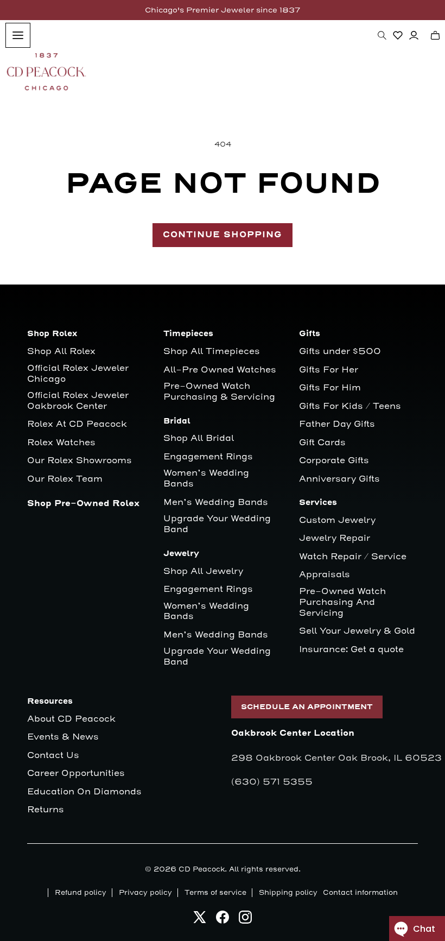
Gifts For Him (330, 388)
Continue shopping (222, 235)
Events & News (63, 737)
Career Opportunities (76, 773)
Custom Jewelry (337, 520)
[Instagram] (245, 920)
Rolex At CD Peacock (77, 424)
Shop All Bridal (198, 438)
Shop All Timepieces (211, 351)
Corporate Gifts (334, 461)
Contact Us (53, 755)
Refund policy (80, 892)
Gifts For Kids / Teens (350, 406)
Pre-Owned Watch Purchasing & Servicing (219, 391)
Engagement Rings (208, 457)
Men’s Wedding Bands (215, 502)
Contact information (360, 892)
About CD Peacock (71, 719)
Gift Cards (322, 443)
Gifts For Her (328, 370)
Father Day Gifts (337, 424)
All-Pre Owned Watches (219, 370)
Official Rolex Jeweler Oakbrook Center (78, 401)
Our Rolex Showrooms (79, 461)
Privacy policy (145, 892)
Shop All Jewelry (203, 571)
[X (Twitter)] (199, 920)
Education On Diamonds (84, 792)
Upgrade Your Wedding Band (217, 524)
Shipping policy (288, 892)
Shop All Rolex (61, 351)
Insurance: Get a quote (351, 650)
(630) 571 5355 (272, 781)
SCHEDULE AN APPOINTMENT (307, 707)
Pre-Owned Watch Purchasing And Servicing (342, 602)
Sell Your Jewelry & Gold (357, 631)
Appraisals (324, 575)
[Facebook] (222, 920)
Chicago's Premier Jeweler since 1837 (222, 10)
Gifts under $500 (340, 351)
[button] (382, 35)
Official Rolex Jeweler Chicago (79, 373)
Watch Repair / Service (352, 557)
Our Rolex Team (65, 479)
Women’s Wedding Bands (206, 478)
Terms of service (215, 892)
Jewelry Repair (334, 538)
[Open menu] (17, 35)
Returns (45, 810)
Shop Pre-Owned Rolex (83, 503)
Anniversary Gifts (339, 479)
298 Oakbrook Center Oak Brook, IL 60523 (336, 758)
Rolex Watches (61, 443)
